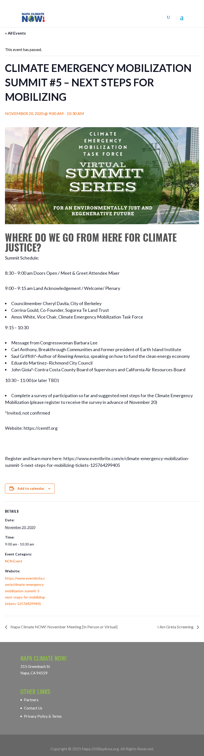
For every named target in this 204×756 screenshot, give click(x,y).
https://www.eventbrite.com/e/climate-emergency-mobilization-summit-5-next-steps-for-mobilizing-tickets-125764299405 (25, 591)
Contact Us (33, 708)
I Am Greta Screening (175, 626)
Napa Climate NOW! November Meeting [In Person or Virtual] (63, 626)
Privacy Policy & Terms (43, 716)
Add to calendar (30, 488)
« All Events (15, 33)
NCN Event (13, 561)
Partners (31, 700)
